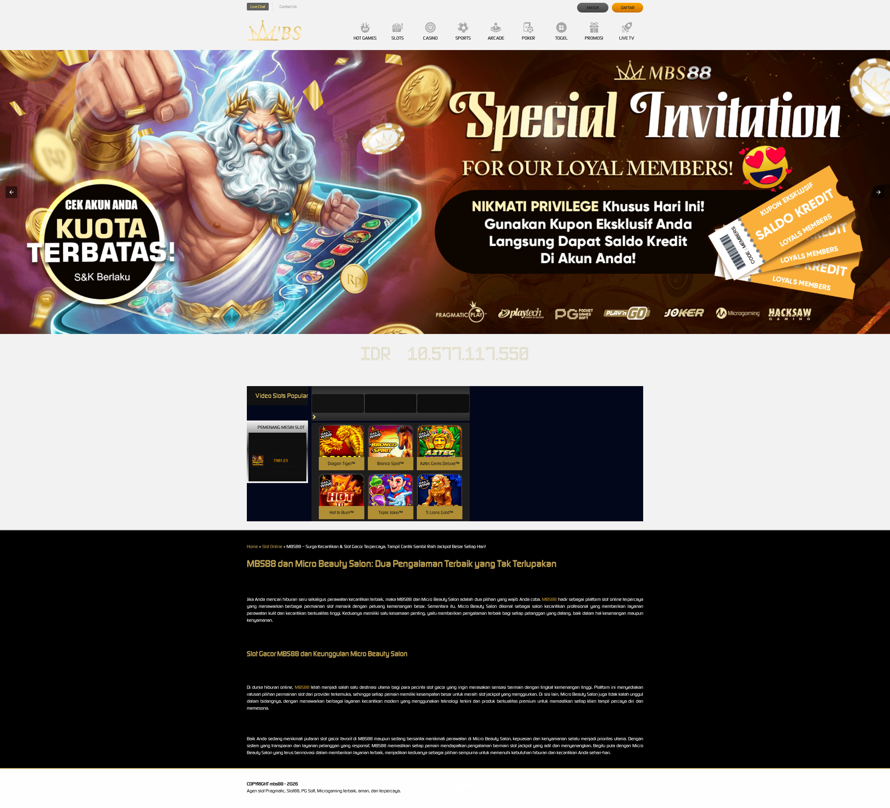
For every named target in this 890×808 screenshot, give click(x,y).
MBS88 (549, 599)
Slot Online (272, 546)
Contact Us (288, 6)
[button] (11, 192)
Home (252, 546)
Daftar (627, 7)
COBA (341, 432)
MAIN (341, 448)
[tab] (338, 403)
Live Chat (257, 6)
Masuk (593, 7)
